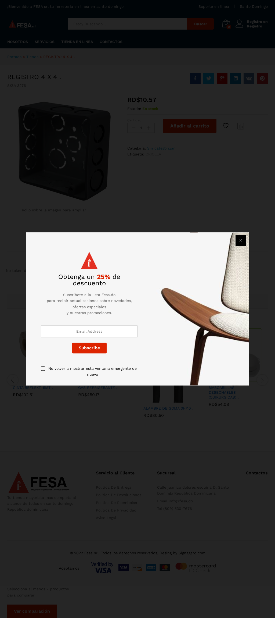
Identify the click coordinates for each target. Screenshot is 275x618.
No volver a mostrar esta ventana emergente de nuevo (92, 371)
